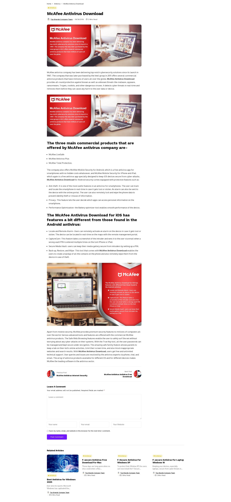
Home (49, 4)
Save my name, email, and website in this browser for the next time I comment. (79, 431)
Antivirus (57, 4)
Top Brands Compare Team (62, 19)
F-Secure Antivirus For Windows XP (129, 461)
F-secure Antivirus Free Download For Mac (94, 461)
